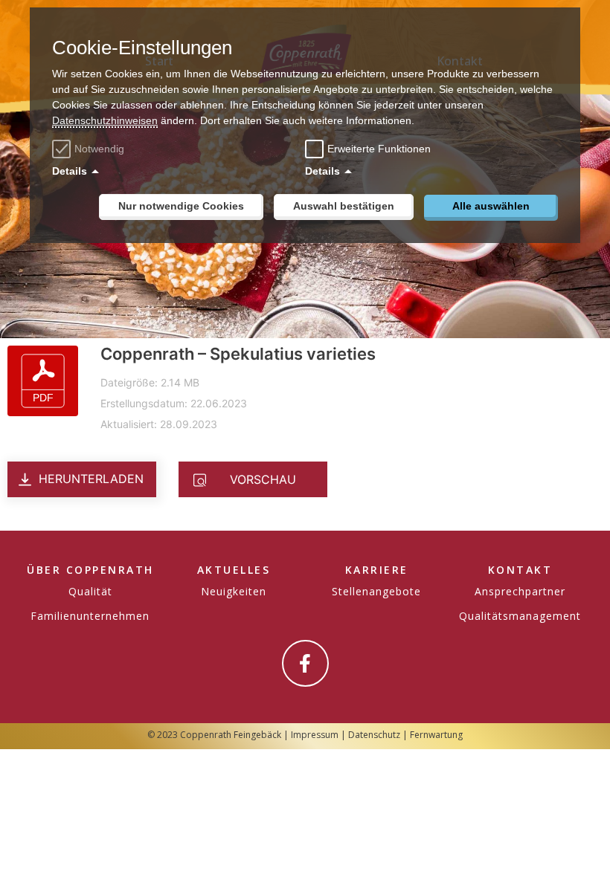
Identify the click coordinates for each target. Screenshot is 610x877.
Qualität (90, 591)
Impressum (314, 734)
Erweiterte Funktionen (379, 149)
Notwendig (99, 149)
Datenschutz (374, 734)
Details (69, 171)
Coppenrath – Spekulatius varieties (238, 353)
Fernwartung (436, 734)
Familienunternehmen (90, 616)
